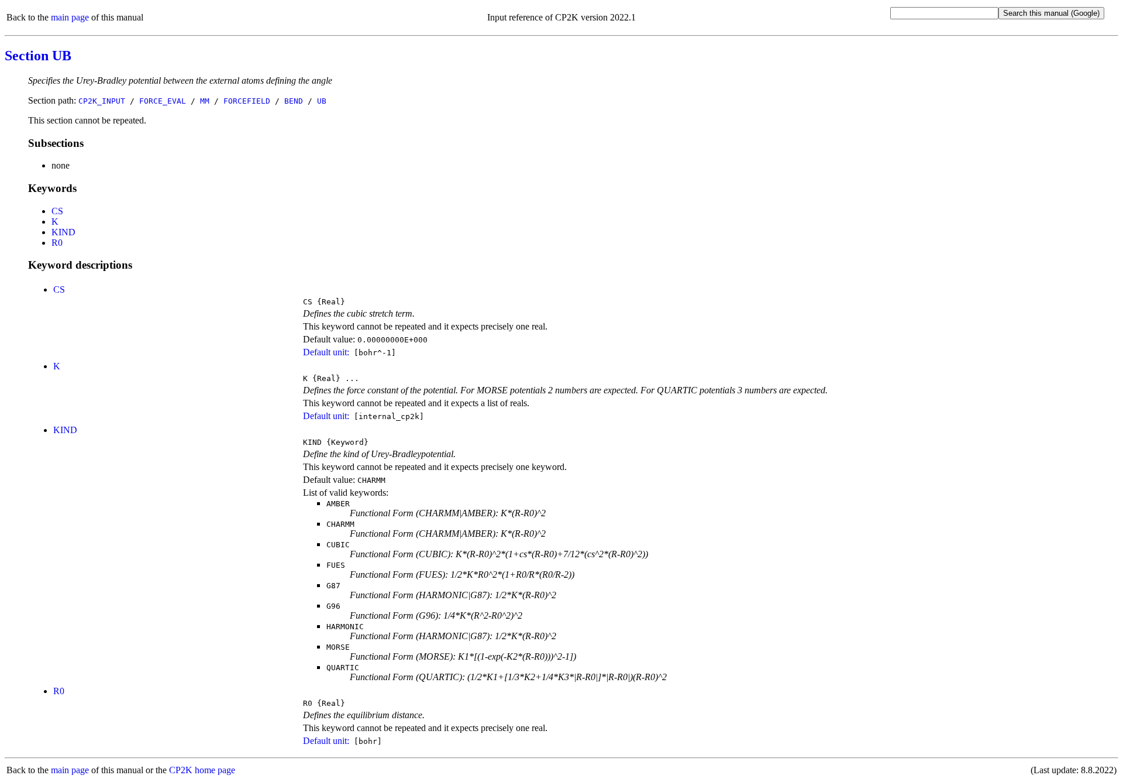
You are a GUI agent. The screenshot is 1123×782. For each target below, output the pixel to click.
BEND (293, 101)
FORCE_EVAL (162, 101)
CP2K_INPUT (101, 101)
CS (57, 211)
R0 (57, 243)
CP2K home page (202, 770)
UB (321, 101)
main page (70, 17)
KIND (63, 232)
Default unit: (326, 352)
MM (204, 101)
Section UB (38, 55)
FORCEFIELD (246, 101)
